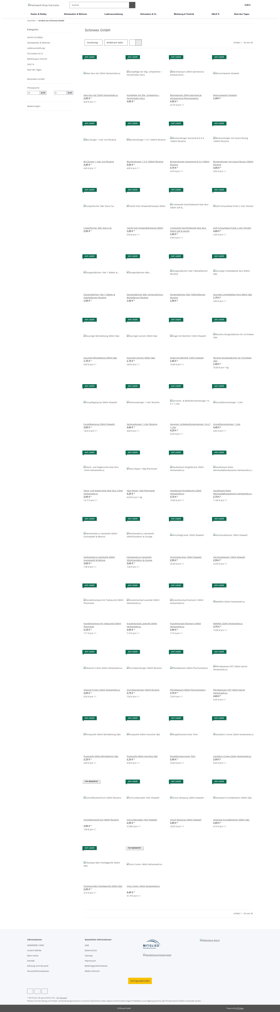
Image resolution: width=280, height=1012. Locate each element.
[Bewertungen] (88, 822)
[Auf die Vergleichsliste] (119, 58)
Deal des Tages (34, 69)
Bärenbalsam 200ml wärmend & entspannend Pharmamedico (186, 97)
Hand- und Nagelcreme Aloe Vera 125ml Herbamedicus (103, 492)
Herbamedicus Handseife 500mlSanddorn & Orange (139, 559)
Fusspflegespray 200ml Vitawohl (99, 424)
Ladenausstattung (36, 48)
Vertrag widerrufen (140, 980)
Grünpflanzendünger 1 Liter (226, 424)
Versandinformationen (38, 971)
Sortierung (92, 42)
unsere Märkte (34, 950)
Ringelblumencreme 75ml (182, 756)
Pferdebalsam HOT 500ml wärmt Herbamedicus (229, 691)
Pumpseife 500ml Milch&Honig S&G (101, 756)
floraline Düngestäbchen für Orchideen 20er (232, 359)
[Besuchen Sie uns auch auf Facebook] (30, 991)
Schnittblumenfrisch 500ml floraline (101, 819)
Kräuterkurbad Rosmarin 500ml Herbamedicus (185, 625)
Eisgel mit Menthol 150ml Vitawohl (187, 357)
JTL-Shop (240, 1008)
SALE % (30, 64)
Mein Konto (32, 955)
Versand (63, 998)
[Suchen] (132, 5)
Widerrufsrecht (92, 971)
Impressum (90, 960)
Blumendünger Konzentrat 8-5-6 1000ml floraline (189, 163)
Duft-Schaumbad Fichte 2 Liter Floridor (232, 228)
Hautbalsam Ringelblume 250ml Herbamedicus (185, 492)
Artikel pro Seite (115, 42)
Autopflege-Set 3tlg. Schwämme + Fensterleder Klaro (143, 97)
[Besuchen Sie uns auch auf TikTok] (45, 991)
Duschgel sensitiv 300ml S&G (141, 357)
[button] (235, 5)
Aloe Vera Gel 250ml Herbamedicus (101, 95)
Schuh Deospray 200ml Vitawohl (185, 819)
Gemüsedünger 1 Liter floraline (142, 424)
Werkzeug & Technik (37, 58)
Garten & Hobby (35, 37)
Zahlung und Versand (37, 965)
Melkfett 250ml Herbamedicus (228, 623)
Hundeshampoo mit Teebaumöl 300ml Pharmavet (102, 625)
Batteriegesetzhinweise (96, 965)
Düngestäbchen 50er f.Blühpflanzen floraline (187, 296)
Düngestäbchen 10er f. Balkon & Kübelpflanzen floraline (99, 296)
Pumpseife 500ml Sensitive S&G (142, 756)
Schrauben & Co (35, 53)
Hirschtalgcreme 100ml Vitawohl (186, 557)
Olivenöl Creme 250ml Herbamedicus (102, 690)
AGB (87, 945)
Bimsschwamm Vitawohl (225, 95)
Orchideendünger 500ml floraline (143, 690)
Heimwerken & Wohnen (38, 42)
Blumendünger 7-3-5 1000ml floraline (145, 161)
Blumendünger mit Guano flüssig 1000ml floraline (233, 163)
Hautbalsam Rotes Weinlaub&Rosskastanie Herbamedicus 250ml (232, 492)
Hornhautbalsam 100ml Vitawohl (229, 557)
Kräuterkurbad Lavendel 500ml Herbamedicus (142, 625)
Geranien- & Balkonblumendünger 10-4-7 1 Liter (190, 426)
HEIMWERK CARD (35, 945)
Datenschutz (91, 950)
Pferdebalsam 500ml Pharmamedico (187, 690)
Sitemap (89, 955)
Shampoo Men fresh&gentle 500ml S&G (103, 886)
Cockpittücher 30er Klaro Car (98, 228)
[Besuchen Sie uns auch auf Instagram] (37, 991)
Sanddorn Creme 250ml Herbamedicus (232, 756)
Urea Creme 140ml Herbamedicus (143, 886)
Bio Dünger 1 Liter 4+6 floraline (99, 161)
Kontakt (31, 960)
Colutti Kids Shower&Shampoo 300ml (145, 228)
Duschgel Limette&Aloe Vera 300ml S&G (232, 294)
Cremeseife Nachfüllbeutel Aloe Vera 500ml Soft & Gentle (188, 229)
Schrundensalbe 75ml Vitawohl (142, 819)
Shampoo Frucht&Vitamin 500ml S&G (231, 819)
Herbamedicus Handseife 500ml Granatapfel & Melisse (99, 559)
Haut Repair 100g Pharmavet (141, 490)
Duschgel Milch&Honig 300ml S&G (100, 357)
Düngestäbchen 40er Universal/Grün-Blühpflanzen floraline (145, 296)
